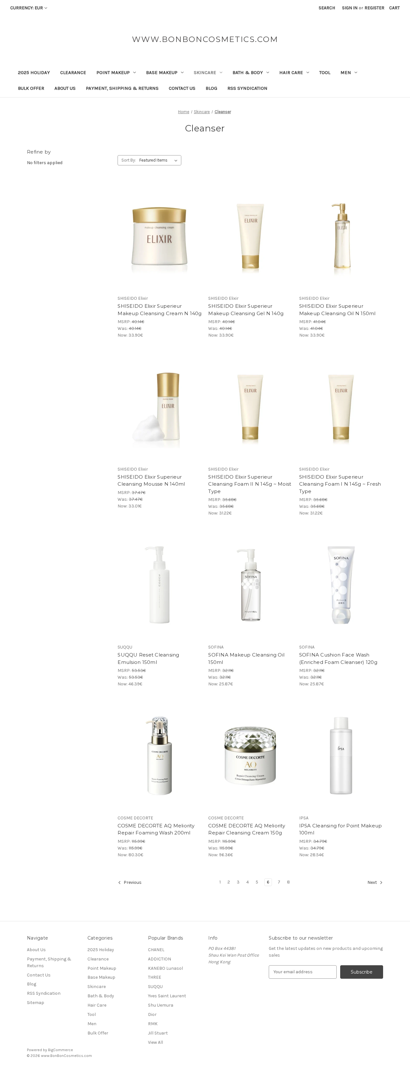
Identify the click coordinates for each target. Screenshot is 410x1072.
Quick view (158, 225)
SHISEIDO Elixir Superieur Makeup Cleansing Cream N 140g (159, 309)
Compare (157, 236)
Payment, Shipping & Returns (122, 88)
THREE (154, 977)
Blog (211, 88)
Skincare (205, 72)
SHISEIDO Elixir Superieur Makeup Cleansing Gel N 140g (245, 309)
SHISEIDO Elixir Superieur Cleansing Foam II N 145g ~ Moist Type (249, 484)
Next (372, 882)
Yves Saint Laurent (167, 996)
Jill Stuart (158, 1033)
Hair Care (291, 72)
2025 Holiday (34, 72)
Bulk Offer (31, 88)
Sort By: (128, 160)
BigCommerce (60, 1050)
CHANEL (156, 949)
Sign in (349, 8)
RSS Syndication (247, 88)
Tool (324, 72)
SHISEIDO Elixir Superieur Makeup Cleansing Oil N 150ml (337, 309)
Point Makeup (113, 72)
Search (327, 8)
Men (345, 72)
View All (155, 1042)
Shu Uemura (160, 1005)
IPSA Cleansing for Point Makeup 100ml (340, 829)
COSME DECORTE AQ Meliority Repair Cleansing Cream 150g (246, 829)
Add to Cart (160, 247)
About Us (65, 88)
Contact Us (182, 88)
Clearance (73, 72)
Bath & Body (248, 72)
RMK (153, 1023)
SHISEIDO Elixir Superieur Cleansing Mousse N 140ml (151, 480)
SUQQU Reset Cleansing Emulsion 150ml (148, 658)
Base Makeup (161, 72)
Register (374, 8)
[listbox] (159, 160)
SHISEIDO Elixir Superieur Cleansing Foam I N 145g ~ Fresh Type (340, 484)
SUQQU (155, 986)
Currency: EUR (26, 8)
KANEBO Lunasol (165, 968)
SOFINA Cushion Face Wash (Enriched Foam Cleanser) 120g (338, 658)
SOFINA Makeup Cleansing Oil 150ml (246, 658)
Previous (132, 882)
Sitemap (35, 1002)
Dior (152, 1014)
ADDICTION (159, 959)
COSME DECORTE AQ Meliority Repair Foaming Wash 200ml (156, 829)
